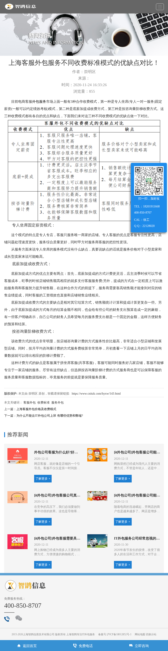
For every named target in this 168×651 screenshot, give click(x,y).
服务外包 (57, 402)
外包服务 (39, 101)
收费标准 (43, 402)
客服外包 (29, 402)
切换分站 (151, 634)
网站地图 (140, 634)
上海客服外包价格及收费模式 (36, 409)
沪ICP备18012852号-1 (119, 634)
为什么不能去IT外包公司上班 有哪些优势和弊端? (49, 415)
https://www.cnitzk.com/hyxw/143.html (96, 393)
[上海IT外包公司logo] (20, 6)
